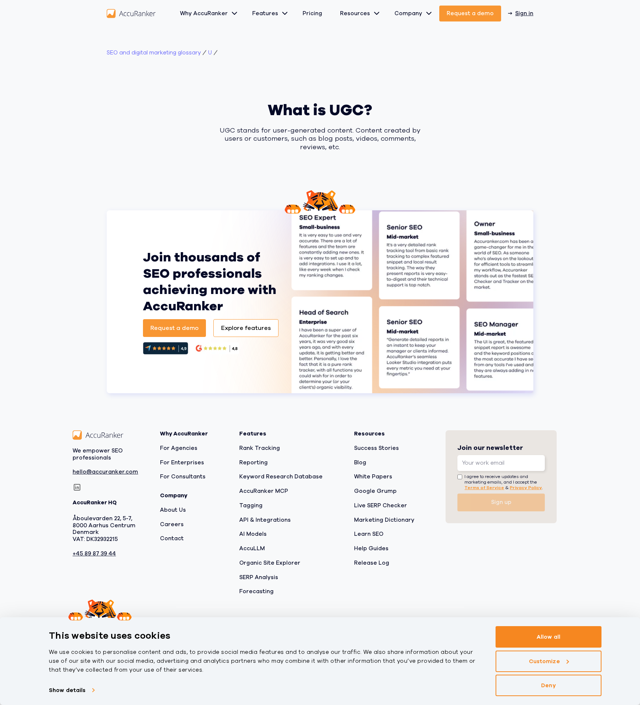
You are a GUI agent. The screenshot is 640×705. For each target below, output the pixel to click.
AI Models (253, 534)
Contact (172, 538)
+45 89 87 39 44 (94, 553)
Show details (67, 690)
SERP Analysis (258, 577)
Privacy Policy (526, 488)
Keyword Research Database (281, 476)
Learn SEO (368, 534)
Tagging (251, 505)
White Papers (373, 476)
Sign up (501, 502)
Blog (360, 462)
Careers (172, 524)
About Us (173, 510)
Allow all (548, 637)
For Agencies (178, 448)
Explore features (246, 328)
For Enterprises (182, 462)
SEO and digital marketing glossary (154, 52)
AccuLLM (252, 548)
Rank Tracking (259, 448)
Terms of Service (484, 488)
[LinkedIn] (77, 487)
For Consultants (183, 476)
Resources (355, 13)
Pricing (312, 13)
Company (408, 13)
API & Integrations (265, 520)
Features (265, 13)
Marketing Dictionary (384, 520)
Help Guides (371, 548)
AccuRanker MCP (263, 491)
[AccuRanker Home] (131, 13)
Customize (544, 661)
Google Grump (375, 491)
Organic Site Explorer (269, 563)
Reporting (253, 462)
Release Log (371, 563)
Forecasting (256, 591)
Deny (548, 685)
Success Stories (376, 448)
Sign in (524, 13)
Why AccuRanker (204, 13)
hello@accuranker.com (105, 471)
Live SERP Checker (380, 505)
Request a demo (470, 13)
